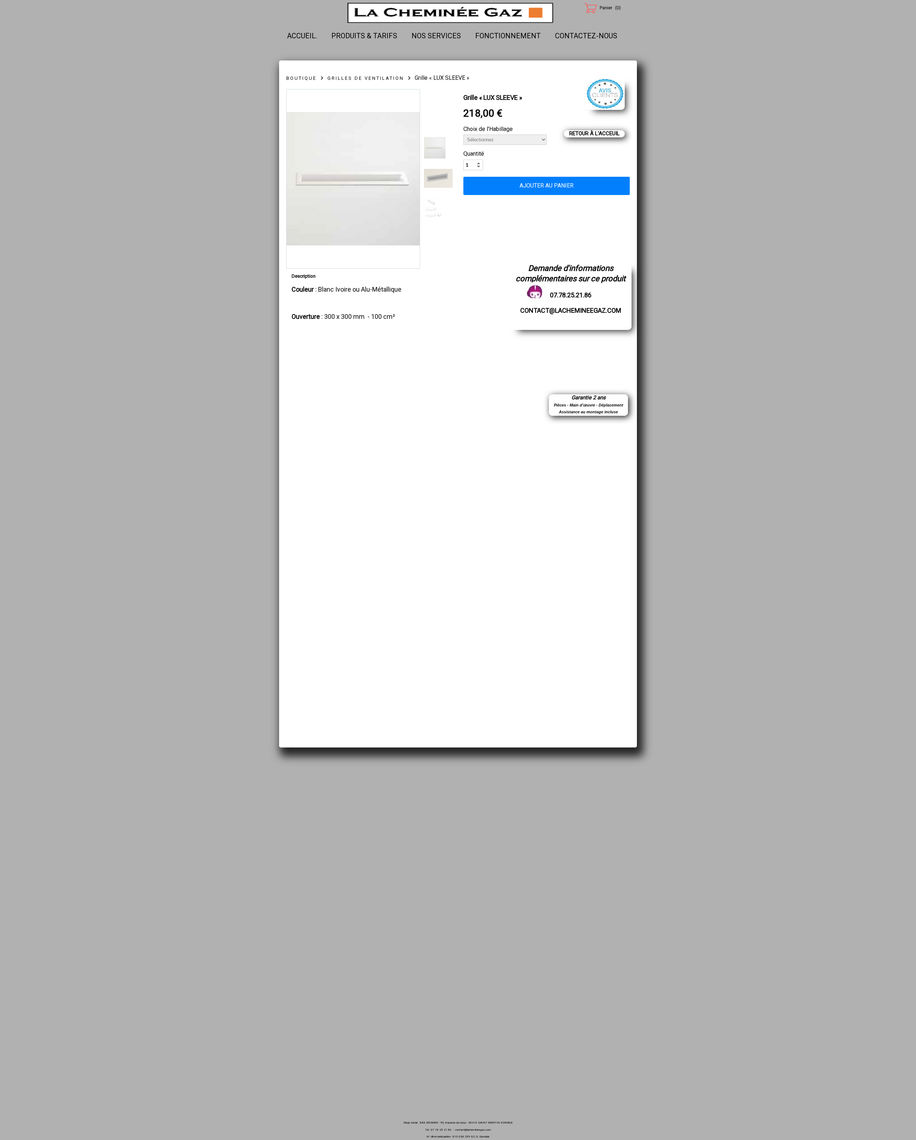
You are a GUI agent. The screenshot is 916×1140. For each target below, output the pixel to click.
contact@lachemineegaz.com (570, 310)
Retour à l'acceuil (594, 133)
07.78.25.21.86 (570, 295)
